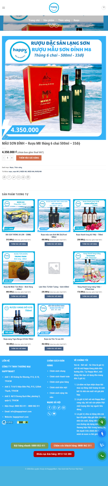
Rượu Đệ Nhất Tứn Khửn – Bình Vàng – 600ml (18, 288)
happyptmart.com (20, 417)
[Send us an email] (64, 408)
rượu (10, 171)
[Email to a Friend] (18, 177)
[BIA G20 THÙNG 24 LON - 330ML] (18, 215)
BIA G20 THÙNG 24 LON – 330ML (18, 235)
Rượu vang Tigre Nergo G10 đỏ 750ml (18, 339)
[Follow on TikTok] (59, 408)
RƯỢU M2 (23, 171)
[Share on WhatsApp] (4, 177)
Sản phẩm (48, 20)
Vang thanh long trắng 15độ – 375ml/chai (90, 288)
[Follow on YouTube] (54, 414)
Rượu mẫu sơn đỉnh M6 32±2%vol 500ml (54, 236)
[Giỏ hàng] (104, 8)
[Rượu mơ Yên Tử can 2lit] (54, 320)
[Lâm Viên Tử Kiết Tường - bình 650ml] (54, 267)
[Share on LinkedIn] (28, 177)
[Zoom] (5, 136)
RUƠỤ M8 (38, 171)
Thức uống (64, 20)
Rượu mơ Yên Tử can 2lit (54, 339)
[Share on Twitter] (14, 177)
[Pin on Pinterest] (23, 177)
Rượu (76, 20)
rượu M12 (16, 171)
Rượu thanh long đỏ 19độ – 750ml (89, 235)
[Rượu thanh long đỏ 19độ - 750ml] (89, 215)
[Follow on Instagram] (54, 408)
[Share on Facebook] (9, 177)
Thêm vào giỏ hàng (29, 158)
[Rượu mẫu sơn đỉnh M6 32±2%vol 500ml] (54, 215)
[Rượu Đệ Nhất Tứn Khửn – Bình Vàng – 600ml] (18, 267)
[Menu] (3, 7)
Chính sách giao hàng (59, 382)
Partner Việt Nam (76, 469)
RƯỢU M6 (31, 171)
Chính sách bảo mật (58, 387)
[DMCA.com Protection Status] (22, 422)
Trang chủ (34, 20)
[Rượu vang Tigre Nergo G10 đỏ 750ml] (18, 320)
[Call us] (49, 414)
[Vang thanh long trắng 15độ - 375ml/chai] (89, 267)
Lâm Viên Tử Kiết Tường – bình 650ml (54, 287)
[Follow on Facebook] (49, 408)
